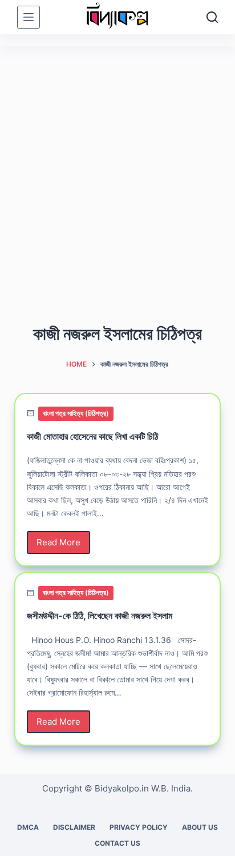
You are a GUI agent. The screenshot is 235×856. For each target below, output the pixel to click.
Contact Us (117, 843)
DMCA (28, 827)
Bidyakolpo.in (122, 788)
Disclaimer (74, 827)
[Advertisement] (117, 169)
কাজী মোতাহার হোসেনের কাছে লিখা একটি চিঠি (92, 436)
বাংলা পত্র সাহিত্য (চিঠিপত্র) (76, 413)
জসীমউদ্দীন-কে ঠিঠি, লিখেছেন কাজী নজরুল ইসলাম (99, 615)
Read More (60, 545)
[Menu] (28, 17)
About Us (200, 827)
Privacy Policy (139, 827)
